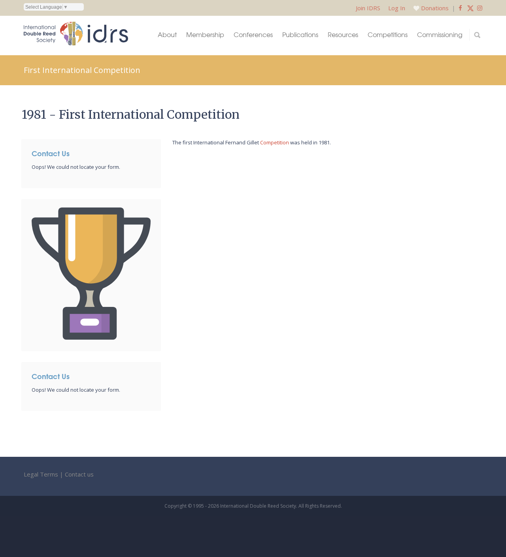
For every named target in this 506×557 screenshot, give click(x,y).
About (167, 34)
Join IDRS (368, 8)
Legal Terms (41, 474)
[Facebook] (460, 8)
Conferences (253, 34)
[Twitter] (470, 8)
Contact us (79, 474)
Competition (274, 142)
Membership (205, 34)
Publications (300, 34)
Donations (435, 8)
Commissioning (440, 34)
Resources (343, 34)
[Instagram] (479, 8)
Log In (396, 8)
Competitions (388, 34)
